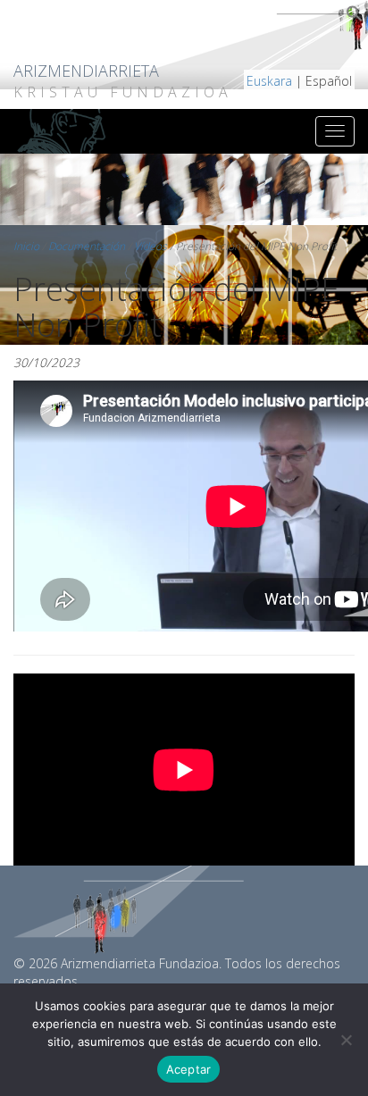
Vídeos (150, 246)
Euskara (269, 80)
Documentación (86, 246)
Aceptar (189, 1069)
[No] (346, 1040)
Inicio (26, 246)
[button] (355, 17)
